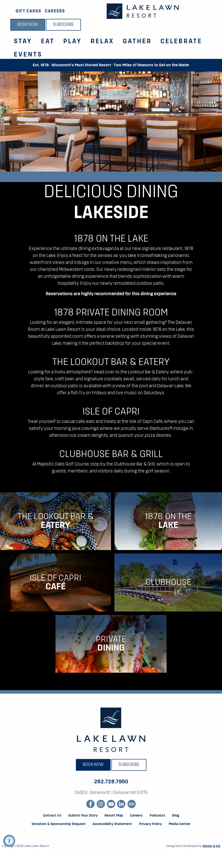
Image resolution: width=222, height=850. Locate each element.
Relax (102, 41)
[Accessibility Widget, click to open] (9, 841)
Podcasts (157, 815)
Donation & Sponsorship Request (59, 824)
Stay (23, 41)
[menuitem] (20, 39)
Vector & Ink (211, 846)
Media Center (179, 824)
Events (28, 55)
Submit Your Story (83, 815)
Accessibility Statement (112, 824)
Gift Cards (28, 11)
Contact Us (52, 815)
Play (72, 41)
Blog (175, 815)
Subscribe (63, 25)
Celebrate (181, 41)
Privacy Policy (150, 824)
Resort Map (113, 815)
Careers (55, 11)
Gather (137, 41)
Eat (48, 41)
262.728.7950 (111, 781)
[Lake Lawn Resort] (143, 11)
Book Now (27, 25)
